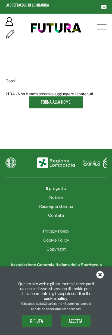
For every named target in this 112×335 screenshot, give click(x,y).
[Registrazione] (10, 36)
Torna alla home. (56, 102)
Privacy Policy (56, 231)
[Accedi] (9, 23)
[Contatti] (104, 6)
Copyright (56, 249)
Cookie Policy (56, 240)
